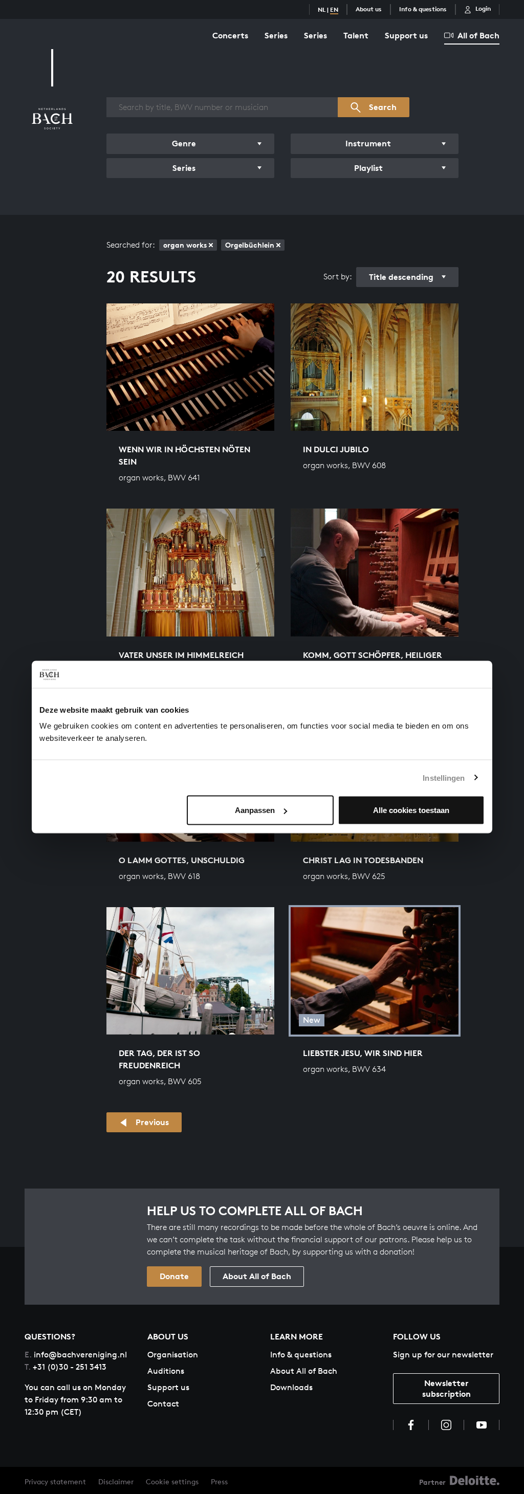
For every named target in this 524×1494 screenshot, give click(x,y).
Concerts (230, 35)
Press (219, 1481)
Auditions (165, 1371)
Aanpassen (255, 810)
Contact (163, 1404)
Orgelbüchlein (249, 244)
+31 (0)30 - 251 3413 (65, 1367)
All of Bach (478, 35)
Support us (406, 35)
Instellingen (444, 777)
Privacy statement (55, 1481)
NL (321, 9)
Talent (355, 35)
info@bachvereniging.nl (76, 1354)
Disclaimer (116, 1481)
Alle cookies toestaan (411, 810)
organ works (185, 244)
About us (369, 9)
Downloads (291, 1387)
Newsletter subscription (446, 1388)
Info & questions (423, 9)
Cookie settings (172, 1481)
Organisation (172, 1354)
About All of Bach (257, 1276)
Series (276, 35)
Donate (174, 1276)
